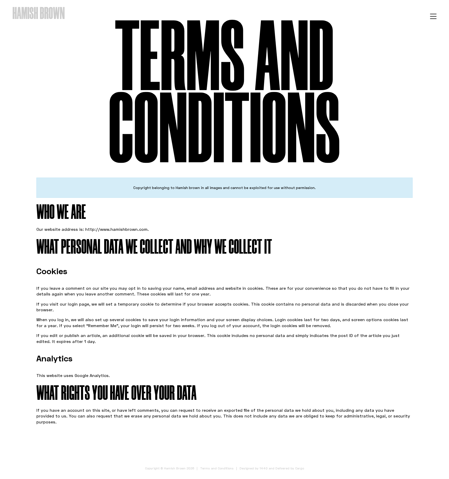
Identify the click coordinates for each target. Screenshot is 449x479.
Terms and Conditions (217, 468)
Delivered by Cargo (289, 468)
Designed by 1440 (254, 468)
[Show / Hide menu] (433, 16)
